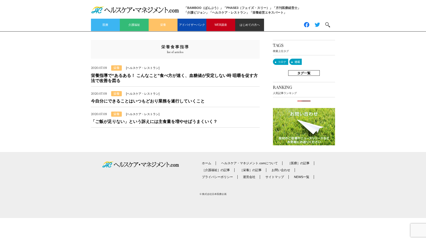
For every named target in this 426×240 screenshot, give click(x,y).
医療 (105, 24)
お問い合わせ (281, 170)
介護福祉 (134, 24)
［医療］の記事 (299, 163)
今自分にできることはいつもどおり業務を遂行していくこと (148, 101)
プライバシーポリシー (217, 177)
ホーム (206, 163)
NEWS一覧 (301, 177)
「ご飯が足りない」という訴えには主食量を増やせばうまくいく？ (154, 121)
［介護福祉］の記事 (216, 170)
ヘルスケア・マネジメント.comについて (249, 163)
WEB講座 (221, 24)
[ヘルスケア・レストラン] (143, 68)
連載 (297, 62)
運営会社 (249, 177)
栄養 (163, 24)
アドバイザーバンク (192, 24)
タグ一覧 (304, 73)
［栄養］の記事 (251, 170)
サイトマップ (274, 177)
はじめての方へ (250, 24)
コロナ (282, 62)
